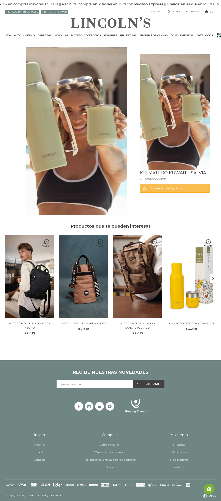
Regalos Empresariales (22, 11)
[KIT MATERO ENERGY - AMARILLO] (191, 276)
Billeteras (128, 35)
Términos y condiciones (49, 495)
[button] (213, 279)
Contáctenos (155, 11)
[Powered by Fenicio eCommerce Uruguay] (209, 495)
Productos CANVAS (153, 35)
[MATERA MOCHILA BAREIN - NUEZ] (83, 276)
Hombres (110, 35)
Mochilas (61, 35)
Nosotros (39, 444)
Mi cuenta (179, 444)
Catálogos (204, 35)
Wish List (179, 467)
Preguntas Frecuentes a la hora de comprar (109, 459)
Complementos (182, 35)
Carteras (45, 35)
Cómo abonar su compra (109, 452)
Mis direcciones (179, 459)
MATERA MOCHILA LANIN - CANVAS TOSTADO (137, 325)
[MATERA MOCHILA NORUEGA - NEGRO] (29, 276)
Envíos (110, 467)
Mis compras (179, 452)
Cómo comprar (109, 444)
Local (39, 452)
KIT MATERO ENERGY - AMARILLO (191, 323)
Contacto (39, 459)
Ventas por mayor (54, 11)
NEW (8, 35)
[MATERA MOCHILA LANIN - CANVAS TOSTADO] (137, 276)
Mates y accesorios (86, 35)
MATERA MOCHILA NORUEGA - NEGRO (29, 325)
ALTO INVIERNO (24, 35)
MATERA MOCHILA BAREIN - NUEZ (83, 323)
